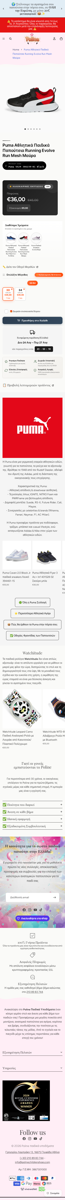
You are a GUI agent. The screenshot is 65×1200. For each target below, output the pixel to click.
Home (16, 49)
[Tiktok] (41, 910)
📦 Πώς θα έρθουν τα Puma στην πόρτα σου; (32, 624)
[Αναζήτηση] (10, 38)
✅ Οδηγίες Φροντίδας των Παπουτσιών (32, 635)
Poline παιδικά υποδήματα (38, 1146)
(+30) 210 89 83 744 (32, 1158)
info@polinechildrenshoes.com (32, 1162)
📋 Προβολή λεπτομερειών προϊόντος (27, 385)
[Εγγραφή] (54, 897)
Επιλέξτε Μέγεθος (17, 274)
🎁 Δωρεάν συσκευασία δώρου (25, 311)
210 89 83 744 (35, 991)
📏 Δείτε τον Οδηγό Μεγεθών (19, 266)
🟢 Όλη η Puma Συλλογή (32, 602)
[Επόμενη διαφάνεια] (61, 8)
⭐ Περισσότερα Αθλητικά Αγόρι (33, 613)
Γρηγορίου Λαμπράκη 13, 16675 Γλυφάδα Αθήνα (32, 1152)
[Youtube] (35, 910)
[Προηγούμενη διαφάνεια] (3, 8)
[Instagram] (30, 910)
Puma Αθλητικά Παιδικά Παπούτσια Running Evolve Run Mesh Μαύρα (32, 53)
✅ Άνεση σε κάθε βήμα (18, 811)
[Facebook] (24, 910)
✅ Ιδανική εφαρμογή (16, 819)
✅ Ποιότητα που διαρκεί (18, 804)
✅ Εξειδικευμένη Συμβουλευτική (24, 826)
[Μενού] (3, 38)
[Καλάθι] (61, 38)
